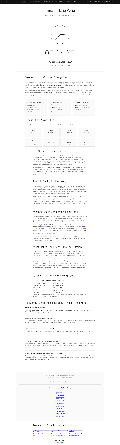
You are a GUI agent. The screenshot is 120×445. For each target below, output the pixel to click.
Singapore (35, 290)
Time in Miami (60, 408)
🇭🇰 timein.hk (4, 2)
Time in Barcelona (60, 392)
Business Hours (67, 1)
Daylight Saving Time (37, 1)
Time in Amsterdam (60, 413)
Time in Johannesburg (60, 402)
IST (41, 82)
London (83, 226)
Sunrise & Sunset (58, 1)
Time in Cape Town (60, 398)
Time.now (67, 381)
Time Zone (29, 1)
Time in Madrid (60, 403)
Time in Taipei (89, 1)
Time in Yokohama (106, 1)
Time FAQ (74, 1)
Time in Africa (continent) (60, 418)
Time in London (60, 405)
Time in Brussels (60, 393)
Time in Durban (60, 400)
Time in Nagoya (97, 1)
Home (24, 1)
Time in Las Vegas (60, 406)
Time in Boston (60, 411)
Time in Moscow (114, 1)
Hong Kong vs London (48, 1)
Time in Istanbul (60, 410)
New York (46, 225)
